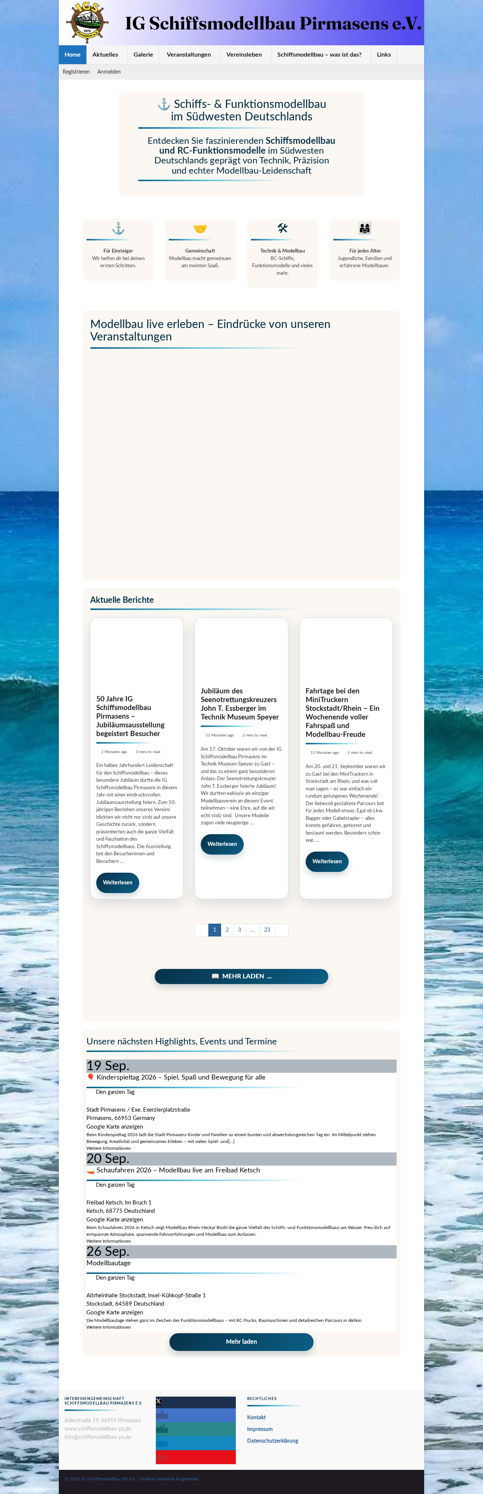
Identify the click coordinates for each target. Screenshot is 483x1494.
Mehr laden (243, 976)
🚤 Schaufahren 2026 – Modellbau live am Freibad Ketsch (173, 1170)
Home (73, 55)
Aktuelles (106, 55)
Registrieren (76, 72)
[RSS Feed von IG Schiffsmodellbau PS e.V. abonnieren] (414, 1479)
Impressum (260, 1429)
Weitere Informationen (108, 1148)
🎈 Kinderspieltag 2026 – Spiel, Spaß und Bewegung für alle (176, 1077)
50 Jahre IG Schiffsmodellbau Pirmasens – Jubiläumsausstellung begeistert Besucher (130, 717)
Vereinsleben (244, 55)
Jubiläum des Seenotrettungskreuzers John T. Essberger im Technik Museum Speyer (240, 704)
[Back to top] (466, 1477)
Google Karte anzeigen (114, 1127)
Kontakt (256, 1417)
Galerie (143, 55)
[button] (158, 1402)
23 (267, 930)
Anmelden (109, 72)
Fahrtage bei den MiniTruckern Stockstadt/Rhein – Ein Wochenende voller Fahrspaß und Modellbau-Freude (343, 713)
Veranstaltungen (189, 55)
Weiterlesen (117, 883)
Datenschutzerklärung (272, 1441)
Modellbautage (108, 1263)
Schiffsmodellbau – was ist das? (320, 55)
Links (384, 55)
